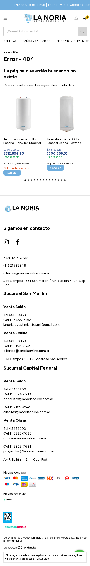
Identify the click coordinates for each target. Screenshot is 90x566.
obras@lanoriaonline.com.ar (24, 438)
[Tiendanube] (20, 548)
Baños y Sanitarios (36, 41)
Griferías (10, 41)
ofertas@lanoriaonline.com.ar (26, 273)
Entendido (43, 558)
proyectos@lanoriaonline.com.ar (28, 451)
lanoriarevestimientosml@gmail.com (31, 324)
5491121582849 (16, 258)
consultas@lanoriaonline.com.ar (28, 399)
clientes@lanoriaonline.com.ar (26, 412)
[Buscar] (82, 31)
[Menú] (5, 18)
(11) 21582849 (14, 265)
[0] (84, 18)
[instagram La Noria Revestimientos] (6, 242)
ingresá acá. (67, 537)
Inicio (6, 52)
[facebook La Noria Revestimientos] (18, 242)
